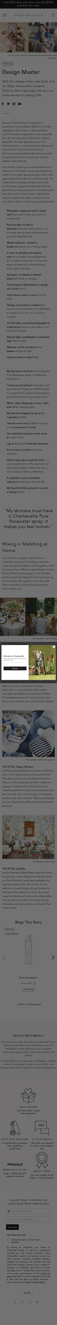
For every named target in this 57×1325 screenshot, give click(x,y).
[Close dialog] (54, 647)
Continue (15, 668)
